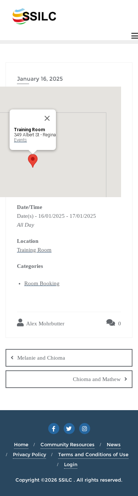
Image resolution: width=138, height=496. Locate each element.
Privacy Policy (29, 454)
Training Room (34, 250)
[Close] (47, 118)
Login (70, 464)
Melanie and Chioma (41, 358)
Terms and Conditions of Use (93, 454)
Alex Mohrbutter (44, 323)
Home (21, 444)
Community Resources (67, 444)
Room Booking (42, 283)
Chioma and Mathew (97, 379)
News (114, 444)
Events (20, 140)
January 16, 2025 (40, 78)
